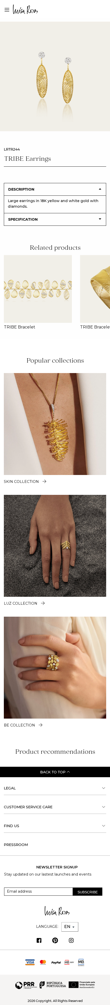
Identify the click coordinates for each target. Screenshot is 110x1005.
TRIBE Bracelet (19, 327)
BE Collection (19, 725)
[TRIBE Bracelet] (38, 289)
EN (67, 926)
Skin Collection (21, 481)
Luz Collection (20, 603)
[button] (104, 288)
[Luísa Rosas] (25, 8)
